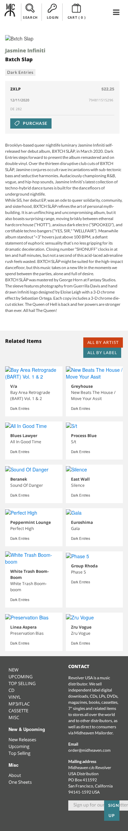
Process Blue (84, 435)
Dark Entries (20, 72)
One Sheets (20, 782)
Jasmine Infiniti (25, 50)
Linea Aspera (23, 627)
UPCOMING (20, 677)
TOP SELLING (22, 683)
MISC (14, 717)
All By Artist (103, 342)
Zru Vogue (81, 627)
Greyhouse (82, 386)
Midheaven (10, 11)
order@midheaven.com (89, 750)
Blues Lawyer (23, 435)
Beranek (18, 479)
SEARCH (30, 17)
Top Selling (19, 753)
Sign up (113, 810)
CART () (77, 17)
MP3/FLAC (19, 704)
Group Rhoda (84, 566)
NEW (13, 670)
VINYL (15, 697)
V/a (13, 386)
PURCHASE (34, 123)
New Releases (22, 739)
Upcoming (19, 746)
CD (11, 690)
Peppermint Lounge (30, 522)
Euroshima (82, 522)
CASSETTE (18, 711)
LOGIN (53, 17)
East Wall (80, 479)
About (15, 775)
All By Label (102, 352)
